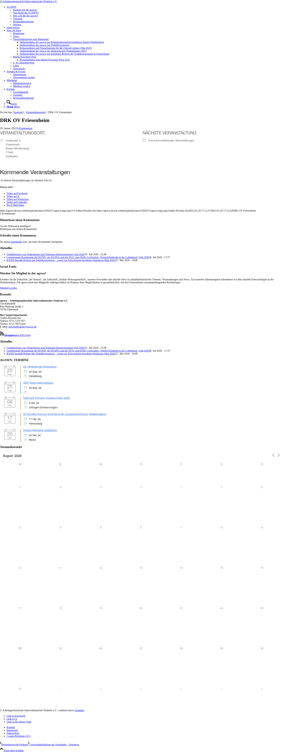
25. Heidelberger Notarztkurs (39, 366)
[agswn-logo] (28, 1)
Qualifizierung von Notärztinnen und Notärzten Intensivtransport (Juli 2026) (46, 254)
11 (60, 568)
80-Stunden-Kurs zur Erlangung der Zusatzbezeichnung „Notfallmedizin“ (65, 414)
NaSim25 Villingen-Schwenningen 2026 (46, 398)
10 (20, 568)
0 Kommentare (24, 128)
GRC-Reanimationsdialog (38, 383)
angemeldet (16, 241)
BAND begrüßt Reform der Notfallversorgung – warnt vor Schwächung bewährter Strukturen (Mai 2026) (61, 260)
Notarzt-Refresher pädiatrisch (40, 430)
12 (100, 568)
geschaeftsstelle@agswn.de (22, 326)
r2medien (79, 710)
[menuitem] (144, 16)
